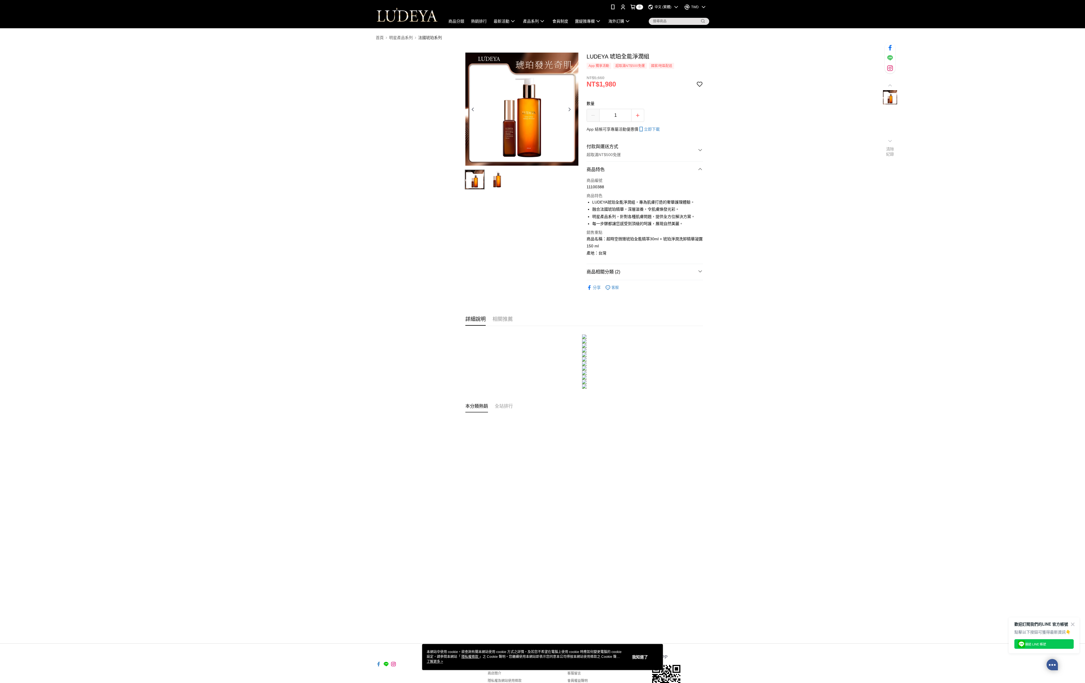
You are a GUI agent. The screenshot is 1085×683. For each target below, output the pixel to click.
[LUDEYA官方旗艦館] (407, 15)
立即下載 (652, 129)
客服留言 (574, 673)
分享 (597, 287)
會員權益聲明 (577, 681)
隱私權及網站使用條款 (505, 681)
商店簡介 (494, 673)
